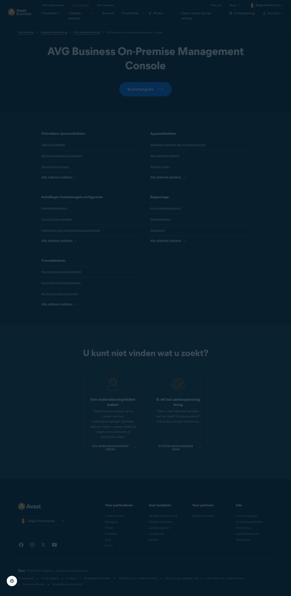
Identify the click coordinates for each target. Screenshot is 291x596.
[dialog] (145, 298)
